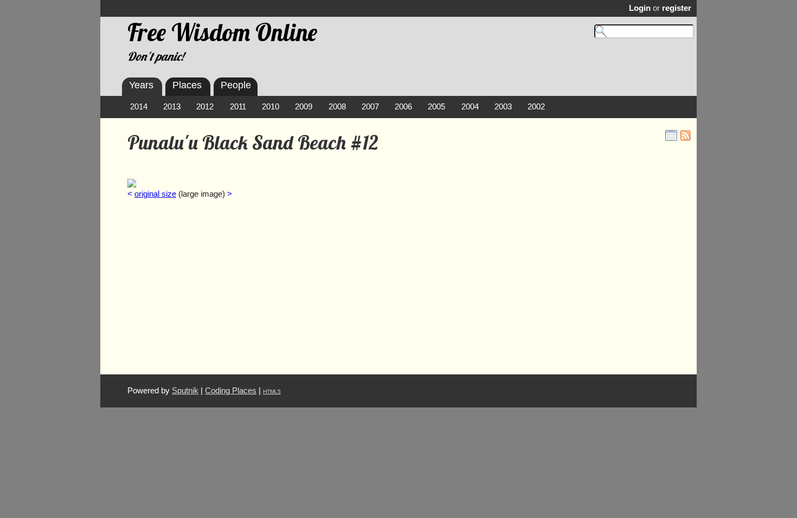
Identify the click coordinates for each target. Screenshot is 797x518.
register (676, 8)
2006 (403, 106)
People (236, 85)
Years (141, 85)
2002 (536, 106)
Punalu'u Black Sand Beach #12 (252, 142)
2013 (172, 106)
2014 (138, 106)
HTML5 (272, 391)
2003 (503, 106)
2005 (436, 106)
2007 (370, 106)
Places (187, 85)
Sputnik (185, 390)
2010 (270, 106)
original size (155, 194)
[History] (671, 135)
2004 (470, 106)
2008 (337, 106)
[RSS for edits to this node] (685, 135)
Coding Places (230, 390)
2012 (205, 106)
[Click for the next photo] (131, 182)
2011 (238, 106)
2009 (303, 106)
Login (640, 8)
